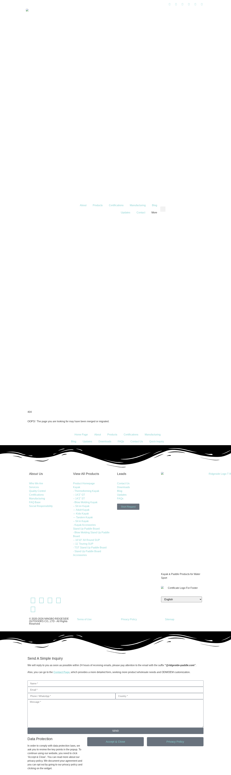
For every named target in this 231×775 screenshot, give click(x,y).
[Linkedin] (33, 600)
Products (98, 205)
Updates (125, 212)
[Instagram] (58, 600)
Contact (141, 212)
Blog (154, 205)
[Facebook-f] (41, 600)
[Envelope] (41, 609)
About (83, 205)
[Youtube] (50, 600)
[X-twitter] (33, 609)
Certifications (116, 205)
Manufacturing (138, 205)
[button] (162, 209)
